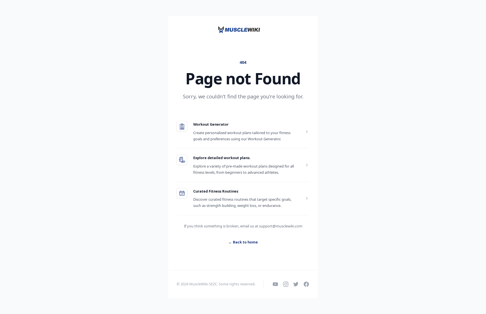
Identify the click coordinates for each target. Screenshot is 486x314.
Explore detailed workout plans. (222, 157)
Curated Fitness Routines (215, 191)
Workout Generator (211, 124)
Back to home (243, 242)
